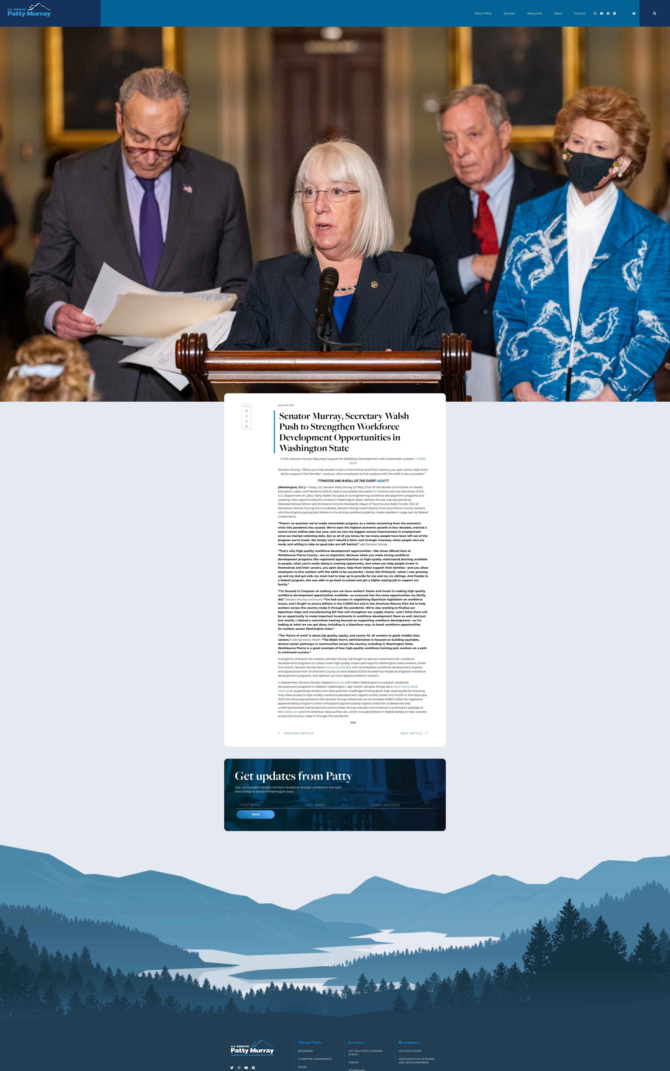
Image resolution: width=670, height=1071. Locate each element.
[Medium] (253, 1068)
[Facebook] (608, 13)
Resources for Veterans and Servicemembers (416, 1060)
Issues (302, 1067)
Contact (579, 13)
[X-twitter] (621, 13)
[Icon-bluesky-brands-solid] (634, 13)
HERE (381, 480)
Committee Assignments (315, 1059)
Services (509, 13)
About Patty (483, 13)
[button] (654, 13)
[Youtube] (601, 13)
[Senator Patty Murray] (29, 21)
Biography (305, 1051)
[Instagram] (595, 13)
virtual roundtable (338, 667)
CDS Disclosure (410, 1051)
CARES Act (291, 711)
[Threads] (627, 13)
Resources (534, 13)
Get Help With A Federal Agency (365, 1052)
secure (339, 682)
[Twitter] (232, 1068)
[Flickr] (614, 13)
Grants (353, 1062)
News (558, 13)
